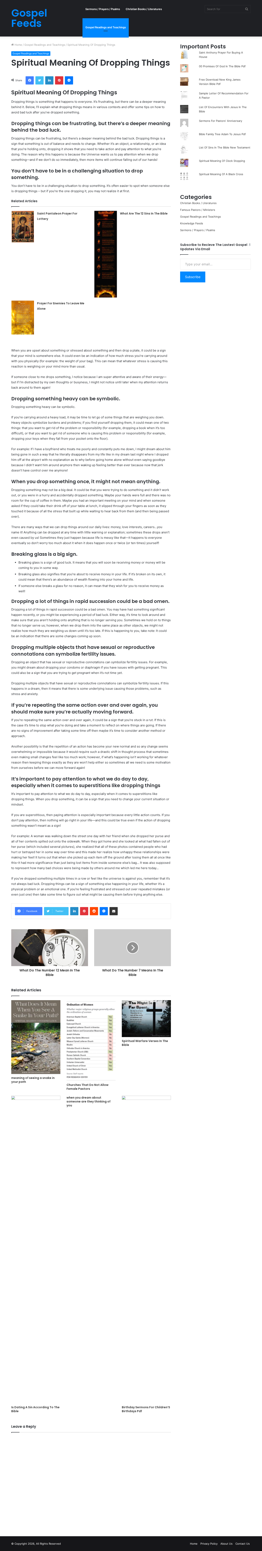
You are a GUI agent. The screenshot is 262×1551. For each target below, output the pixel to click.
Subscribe (192, 277)
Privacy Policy (209, 1543)
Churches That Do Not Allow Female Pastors (87, 1087)
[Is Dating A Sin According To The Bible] (35, 1249)
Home (18, 44)
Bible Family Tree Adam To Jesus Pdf (222, 134)
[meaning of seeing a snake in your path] (35, 1037)
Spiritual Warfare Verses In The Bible (145, 1043)
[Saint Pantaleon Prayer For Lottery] (22, 226)
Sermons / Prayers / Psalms (102, 9)
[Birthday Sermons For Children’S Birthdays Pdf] (146, 1249)
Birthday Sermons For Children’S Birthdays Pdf (146, 1409)
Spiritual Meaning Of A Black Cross (221, 174)
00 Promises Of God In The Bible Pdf (222, 66)
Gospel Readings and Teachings (105, 27)
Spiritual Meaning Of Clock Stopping (222, 160)
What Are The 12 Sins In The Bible (144, 213)
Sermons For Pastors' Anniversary (220, 120)
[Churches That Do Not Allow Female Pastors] (91, 1040)
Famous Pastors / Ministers (197, 209)
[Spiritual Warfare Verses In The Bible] (146, 1018)
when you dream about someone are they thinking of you (89, 1101)
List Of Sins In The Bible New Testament (224, 147)
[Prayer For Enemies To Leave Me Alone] (22, 317)
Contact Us (242, 1543)
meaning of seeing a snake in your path (33, 1080)
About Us (226, 1543)
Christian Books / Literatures (144, 9)
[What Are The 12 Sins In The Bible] (105, 254)
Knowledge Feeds (191, 223)
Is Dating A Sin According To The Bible (35, 1409)
